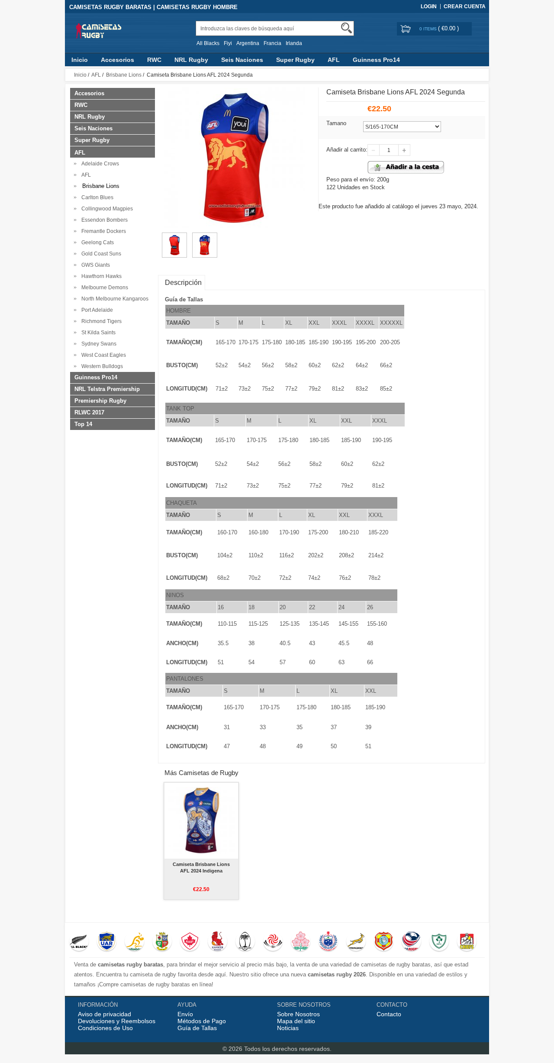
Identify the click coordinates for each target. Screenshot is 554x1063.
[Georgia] (273, 942)
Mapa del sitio (296, 1021)
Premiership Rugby (100, 400)
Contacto (389, 1014)
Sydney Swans (97, 344)
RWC (154, 59)
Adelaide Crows (99, 164)
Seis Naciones (242, 59)
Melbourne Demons (103, 287)
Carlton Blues (96, 197)
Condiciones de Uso (105, 1027)
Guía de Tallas (197, 1027)
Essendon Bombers (103, 220)
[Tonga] (383, 942)
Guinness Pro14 (376, 59)
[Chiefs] (467, 942)
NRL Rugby (191, 59)
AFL (334, 59)
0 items (428, 28)
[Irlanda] (439, 942)
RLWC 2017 (89, 412)
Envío (185, 1014)
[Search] (346, 28)
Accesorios (117, 59)
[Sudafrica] (356, 942)
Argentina (247, 43)
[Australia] (134, 942)
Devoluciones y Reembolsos (116, 1021)
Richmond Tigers (100, 321)
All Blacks (207, 43)
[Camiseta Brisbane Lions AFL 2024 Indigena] (201, 820)
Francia (272, 43)
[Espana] (217, 942)
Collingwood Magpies (106, 209)
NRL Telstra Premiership (107, 389)
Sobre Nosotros (298, 1014)
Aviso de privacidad (104, 1014)
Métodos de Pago (201, 1021)
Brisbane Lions (124, 75)
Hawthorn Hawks (100, 276)
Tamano (336, 123)
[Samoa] (328, 942)
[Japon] (300, 942)
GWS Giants (94, 265)
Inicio (79, 59)
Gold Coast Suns (100, 254)
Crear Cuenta (465, 6)
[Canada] (190, 942)
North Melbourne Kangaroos (113, 299)
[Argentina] (106, 942)
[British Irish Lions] (162, 942)
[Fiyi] (245, 942)
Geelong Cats (96, 242)
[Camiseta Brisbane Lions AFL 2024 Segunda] (174, 236)
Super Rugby (295, 59)
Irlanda (294, 43)
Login (429, 6)
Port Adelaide (96, 310)
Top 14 (83, 424)
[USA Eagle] (411, 942)
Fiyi (228, 43)
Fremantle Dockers (102, 231)
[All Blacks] (79, 942)
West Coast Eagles (102, 355)
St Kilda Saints (97, 333)
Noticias (288, 1027)
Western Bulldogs (101, 366)
